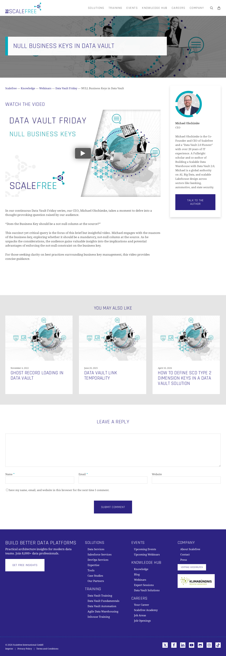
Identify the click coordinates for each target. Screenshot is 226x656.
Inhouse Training (99, 616)
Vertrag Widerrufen (192, 567)
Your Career (141, 604)
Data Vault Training (100, 595)
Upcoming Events (145, 549)
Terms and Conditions (47, 649)
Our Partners (96, 581)
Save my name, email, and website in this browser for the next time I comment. (59, 490)
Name (10, 474)
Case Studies (95, 575)
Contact (185, 554)
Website (157, 474)
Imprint (9, 649)
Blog (137, 574)
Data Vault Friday (66, 88)
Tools (91, 570)
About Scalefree (190, 549)
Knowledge (28, 88)
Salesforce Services (100, 554)
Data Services (96, 549)
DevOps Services (98, 559)
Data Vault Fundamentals (103, 601)
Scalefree (11, 88)
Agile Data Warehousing (103, 611)
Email (83, 474)
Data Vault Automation (102, 606)
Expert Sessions (144, 585)
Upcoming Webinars (147, 554)
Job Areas (140, 615)
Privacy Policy (24, 649)
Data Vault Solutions (147, 590)
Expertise (93, 565)
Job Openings (142, 620)
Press (183, 559)
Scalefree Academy (146, 610)
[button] (195, 202)
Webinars (45, 88)
